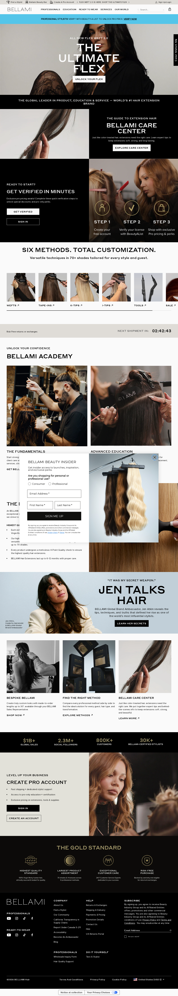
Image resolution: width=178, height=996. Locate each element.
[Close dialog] (154, 457)
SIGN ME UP (54, 516)
